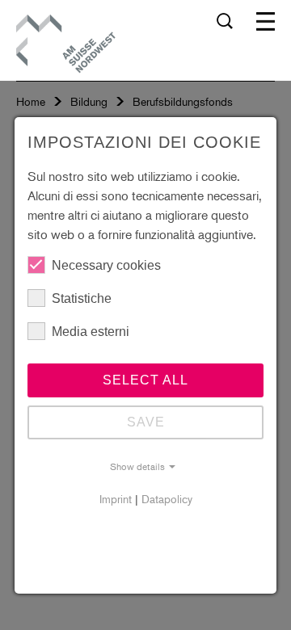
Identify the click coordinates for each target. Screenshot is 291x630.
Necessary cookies (106, 265)
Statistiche (82, 298)
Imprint (115, 499)
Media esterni (90, 331)
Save (146, 422)
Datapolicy (166, 499)
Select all (145, 380)
